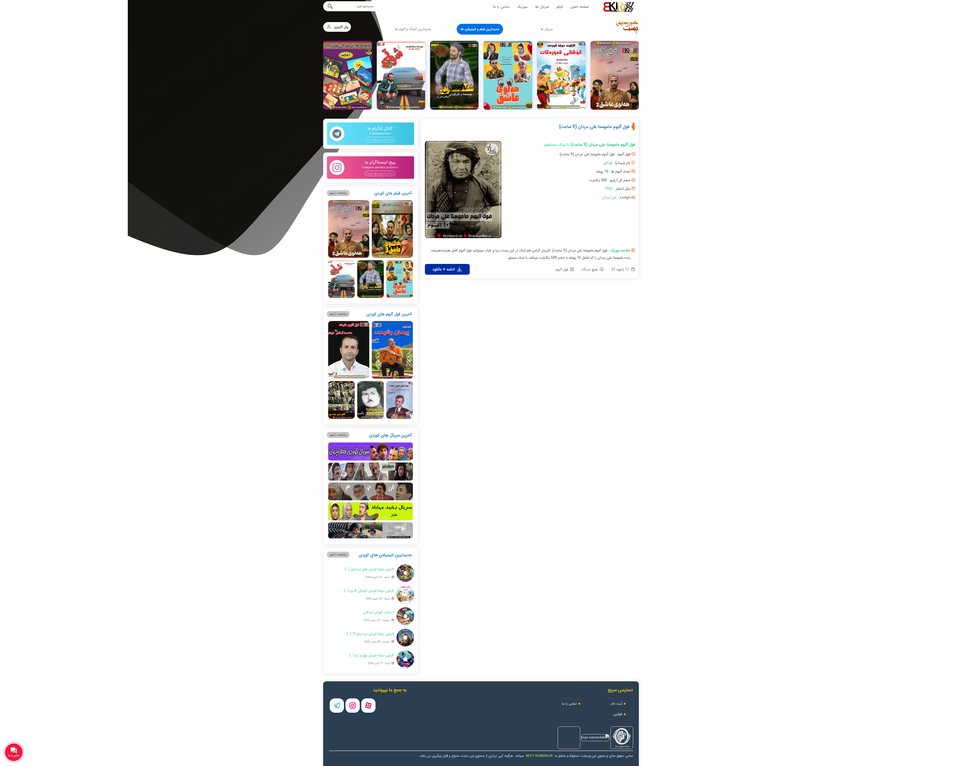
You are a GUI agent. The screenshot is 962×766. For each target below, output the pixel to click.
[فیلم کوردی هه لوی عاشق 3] (347, 75)
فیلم (560, 7)
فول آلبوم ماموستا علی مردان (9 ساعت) (594, 126)
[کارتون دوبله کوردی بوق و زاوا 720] (405, 659)
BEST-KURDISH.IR (539, 755)
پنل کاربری (339, 27)
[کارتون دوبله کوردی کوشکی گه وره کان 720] (614, 75)
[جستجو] (330, 6)
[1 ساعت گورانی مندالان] (401, 75)
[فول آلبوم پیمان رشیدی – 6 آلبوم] (392, 350)
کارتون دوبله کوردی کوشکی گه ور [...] (369, 590)
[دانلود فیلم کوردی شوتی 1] (454, 75)
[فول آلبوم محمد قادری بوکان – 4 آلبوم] (348, 350)
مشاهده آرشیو (338, 193)
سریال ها (542, 7)
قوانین (617, 714)
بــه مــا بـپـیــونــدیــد (380, 139)
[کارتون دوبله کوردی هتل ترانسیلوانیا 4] (405, 573)
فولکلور (607, 163)
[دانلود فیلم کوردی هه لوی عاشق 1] (561, 75)
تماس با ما (501, 7)
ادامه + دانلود (444, 269)
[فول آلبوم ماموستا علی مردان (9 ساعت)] (463, 191)
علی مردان (609, 197)
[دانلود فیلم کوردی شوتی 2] (508, 75)
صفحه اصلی (579, 7)
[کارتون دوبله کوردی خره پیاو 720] (405, 637)
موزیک (522, 7)
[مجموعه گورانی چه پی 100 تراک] (341, 400)
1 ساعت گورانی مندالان (378, 612)
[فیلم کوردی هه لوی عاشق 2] (348, 229)
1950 (609, 189)
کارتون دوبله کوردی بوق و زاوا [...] (371, 655)
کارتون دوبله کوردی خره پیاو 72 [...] (370, 634)
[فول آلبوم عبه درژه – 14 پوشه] (370, 400)
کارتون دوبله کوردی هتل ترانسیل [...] (369, 569)
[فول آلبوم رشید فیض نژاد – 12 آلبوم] (399, 400)
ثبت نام (616, 703)
